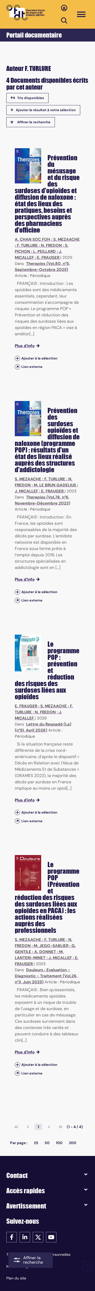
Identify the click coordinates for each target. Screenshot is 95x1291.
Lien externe (31, 366)
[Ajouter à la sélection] (17, 358)
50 (47, 1142)
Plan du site (16, 1278)
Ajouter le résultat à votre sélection (46, 110)
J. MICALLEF (26, 491)
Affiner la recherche (33, 122)
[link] (16, 1127)
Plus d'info (25, 345)
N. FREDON (51, 245)
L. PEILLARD (44, 251)
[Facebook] (11, 1236)
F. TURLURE (27, 245)
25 (36, 1142)
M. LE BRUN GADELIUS (55, 485)
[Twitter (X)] (38, 1236)
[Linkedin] (25, 1236)
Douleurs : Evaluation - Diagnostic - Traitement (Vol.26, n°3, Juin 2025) (46, 976)
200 (72, 1142)
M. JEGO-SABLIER (51, 945)
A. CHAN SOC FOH (32, 239)
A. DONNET (45, 951)
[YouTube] (51, 1236)
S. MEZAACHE (66, 239)
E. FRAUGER (48, 257)
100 (59, 1142)
